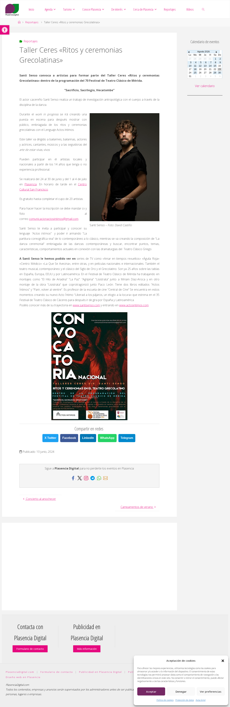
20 (205, 69)
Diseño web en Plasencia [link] (23, 677)
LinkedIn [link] (88, 437)
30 (219, 72)
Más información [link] (87, 648)
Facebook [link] (69, 437)
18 (195, 69)
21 (210, 69)
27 (205, 72)
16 (219, 66)
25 (195, 72)
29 (215, 72)
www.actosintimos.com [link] (134, 305)
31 (190, 76)
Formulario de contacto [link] (30, 648)
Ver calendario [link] (205, 86)
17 (190, 69)
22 (215, 69)
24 (190, 72)
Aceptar (151, 691)
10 (190, 66)
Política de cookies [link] (165, 700)
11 (195, 66)
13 (205, 66)
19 (200, 69)
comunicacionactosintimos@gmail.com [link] (53, 219)
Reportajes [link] (31, 22)
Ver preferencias (210, 691)
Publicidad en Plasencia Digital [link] (100, 672)
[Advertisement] (89, 566)
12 (200, 66)
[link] (4, 30)
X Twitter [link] (50, 437)
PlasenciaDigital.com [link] (20, 672)
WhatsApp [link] (107, 437)
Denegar (181, 691)
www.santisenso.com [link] (86, 305)
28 (210, 72)
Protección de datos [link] (184, 700)
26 (200, 72)
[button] (223, 661)
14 (210, 66)
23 (219, 69)
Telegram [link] (127, 437)
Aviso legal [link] (201, 700)
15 (215, 66)
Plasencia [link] (30, 184)
